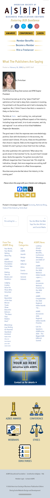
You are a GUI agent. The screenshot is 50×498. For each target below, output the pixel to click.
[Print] (16, 195)
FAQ (43, 474)
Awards (23, 254)
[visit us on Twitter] (23, 26)
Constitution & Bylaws (33, 474)
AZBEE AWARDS (13, 418)
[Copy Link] (22, 195)
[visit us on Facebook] (16, 26)
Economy (31, 205)
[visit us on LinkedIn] (30, 26)
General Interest (23, 278)
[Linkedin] (25, 189)
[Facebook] (19, 189)
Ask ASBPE (23, 250)
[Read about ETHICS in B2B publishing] (36, 430)
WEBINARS (13, 439)
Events (23, 270)
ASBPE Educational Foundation (16, 474)
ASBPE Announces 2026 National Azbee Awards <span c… (40, 271)
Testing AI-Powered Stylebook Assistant (8, 335)
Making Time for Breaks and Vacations (8, 275)
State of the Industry (10, 208)
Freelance (24, 274)
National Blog (41, 205)
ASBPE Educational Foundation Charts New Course (8, 264)
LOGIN (40, 33)
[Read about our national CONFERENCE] (36, 409)
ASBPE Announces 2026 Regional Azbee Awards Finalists (40, 317)
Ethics (23, 267)
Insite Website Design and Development (27, 490)
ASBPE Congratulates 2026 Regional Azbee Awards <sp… (41, 302)
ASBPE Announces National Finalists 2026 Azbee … (40, 287)
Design (23, 257)
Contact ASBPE (30, 479)
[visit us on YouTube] (36, 26)
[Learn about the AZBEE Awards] (13, 409)
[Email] (27, 195)
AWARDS (10, 33)
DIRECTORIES (25, 461)
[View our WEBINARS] (13, 430)
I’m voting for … (10, 221)
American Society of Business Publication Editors (27, 486)
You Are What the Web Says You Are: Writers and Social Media (38, 224)
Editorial (24, 264)
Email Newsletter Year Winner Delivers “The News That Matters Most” (8, 308)
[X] (30, 189)
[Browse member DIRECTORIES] (25, 451)
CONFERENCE (26, 33)
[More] (33, 195)
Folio (14, 116)
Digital (23, 261)
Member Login (19, 479)
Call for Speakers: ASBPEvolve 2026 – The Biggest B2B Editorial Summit (40, 334)
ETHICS (36, 439)
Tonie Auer (23, 208)
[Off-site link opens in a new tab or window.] (9, 80)
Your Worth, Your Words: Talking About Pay (8, 252)
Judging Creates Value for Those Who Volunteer (8, 287)
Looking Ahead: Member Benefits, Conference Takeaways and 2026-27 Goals (40, 254)
